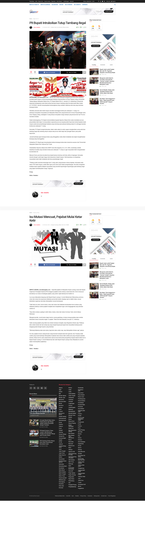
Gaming (61, 432)
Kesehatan (61, 468)
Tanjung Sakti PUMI (81, 471)
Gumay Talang (62, 434)
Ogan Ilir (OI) (71, 451)
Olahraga (70, 463)
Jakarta (61, 444)
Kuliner (70, 387)
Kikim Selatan (62, 472)
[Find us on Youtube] (102, 1)
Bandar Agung (62, 395)
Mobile (70, 417)
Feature (61, 426)
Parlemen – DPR (81, 390)
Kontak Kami (104, 495)
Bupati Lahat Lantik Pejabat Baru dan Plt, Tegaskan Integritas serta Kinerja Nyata (107, 71)
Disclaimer (90, 495)
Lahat (36, 1)
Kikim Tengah (62, 474)
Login (109, 1)
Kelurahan (61, 464)
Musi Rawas (59, 1)
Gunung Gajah (62, 438)
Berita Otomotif (34, 4)
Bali (60, 393)
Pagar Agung (71, 473)
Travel (79, 482)
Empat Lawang (47, 1)
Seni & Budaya (81, 441)
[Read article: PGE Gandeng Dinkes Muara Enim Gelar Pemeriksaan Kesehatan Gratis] (34, 443)
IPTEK (60, 442)
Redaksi (77, 495)
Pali (69, 482)
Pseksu (80, 426)
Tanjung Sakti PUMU (81, 474)
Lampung (70, 399)
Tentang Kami (97, 495)
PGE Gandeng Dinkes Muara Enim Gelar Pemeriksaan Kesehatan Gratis (47, 442)
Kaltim (60, 457)
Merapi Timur (71, 415)
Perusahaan (81, 408)
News (69, 447)
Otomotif (70, 471)
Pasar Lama (81, 396)
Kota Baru (61, 483)
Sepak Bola (81, 443)
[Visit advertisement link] (88, 11)
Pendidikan (81, 402)
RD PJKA (80, 432)
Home (30, 18)
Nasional (72, 1)
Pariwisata (80, 387)
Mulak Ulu (70, 428)
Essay (60, 422)
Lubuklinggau (66, 1)
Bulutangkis (68, 4)
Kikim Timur (62, 476)
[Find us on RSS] (104, 1)
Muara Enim (40, 1)
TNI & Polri (81, 480)
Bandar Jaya (62, 397)
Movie (70, 419)
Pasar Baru (81, 392)
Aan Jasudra (37, 27)
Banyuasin (61, 399)
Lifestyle (70, 401)
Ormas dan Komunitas (71, 468)
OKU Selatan (71, 460)
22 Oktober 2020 (46, 27)
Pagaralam (53, 1)
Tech (79, 478)
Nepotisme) (71, 445)
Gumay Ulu (61, 436)
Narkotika (70, 441)
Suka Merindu (81, 451)
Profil (79, 424)
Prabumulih (81, 422)
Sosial (79, 445)
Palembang (31, 1)
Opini (69, 465)
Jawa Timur (62, 453)
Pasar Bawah (81, 394)
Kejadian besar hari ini (62, 461)
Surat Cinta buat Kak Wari (81, 459)
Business (61, 405)
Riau (79, 435)
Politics (80, 413)
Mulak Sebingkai (70, 425)
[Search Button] (115, 5)
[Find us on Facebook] (98, 1)
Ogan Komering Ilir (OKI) (72, 454)
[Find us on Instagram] (38, 388)
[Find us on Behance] (41, 388)
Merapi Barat (71, 411)
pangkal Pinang (72, 484)
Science (80, 439)
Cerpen (61, 407)
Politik (67, 224)
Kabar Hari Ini (36, 18)
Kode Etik (68, 495)
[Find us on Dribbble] (45, 388)
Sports (79, 447)
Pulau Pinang (81, 430)
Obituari (70, 449)
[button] (31, 86)
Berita (60, 403)
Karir (73, 495)
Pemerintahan (81, 400)
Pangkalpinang (72, 486)
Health (60, 440)
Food (60, 428)
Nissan (61, 4)
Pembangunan (81, 398)
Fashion (61, 424)
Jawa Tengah (62, 451)
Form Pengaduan (112, 495)
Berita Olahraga (45, 4)
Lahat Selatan (71, 393)
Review (79, 433)
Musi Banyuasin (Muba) (72, 431)
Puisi (79, 428)
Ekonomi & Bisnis (61, 414)
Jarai (60, 449)
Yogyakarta (81, 488)
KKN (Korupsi (62, 479)
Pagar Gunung (72, 474)
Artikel (60, 391)
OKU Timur (71, 461)
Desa (60, 409)
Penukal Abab (81, 404)
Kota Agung (62, 481)
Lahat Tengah (71, 395)
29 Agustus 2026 (35, 415)
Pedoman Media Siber (60, 495)
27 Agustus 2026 (44, 426)
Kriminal (60, 27)
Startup (80, 449)
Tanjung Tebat (81, 476)
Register (114, 1)
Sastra (79, 437)
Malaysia (70, 409)
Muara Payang (72, 423)
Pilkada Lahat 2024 (81, 411)
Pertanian (80, 406)
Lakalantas (71, 397)
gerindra (84, 4)
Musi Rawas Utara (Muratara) (71, 436)
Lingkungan (71, 403)
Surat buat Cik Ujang (81, 456)
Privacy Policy (83, 495)
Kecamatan (62, 459)
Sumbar (80, 453)
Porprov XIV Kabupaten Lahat (81, 419)
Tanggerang (81, 468)
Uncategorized (82, 484)
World (79, 486)
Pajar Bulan (71, 478)
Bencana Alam (62, 401)
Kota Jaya (61, 485)
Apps (60, 389)
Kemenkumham (63, 466)
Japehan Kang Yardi (62, 446)
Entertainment (62, 418)
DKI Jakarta (77, 4)
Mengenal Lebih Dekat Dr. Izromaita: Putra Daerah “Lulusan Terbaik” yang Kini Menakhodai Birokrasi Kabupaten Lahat (107, 81)
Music (70, 439)
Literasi (70, 405)
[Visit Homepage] (33, 11)
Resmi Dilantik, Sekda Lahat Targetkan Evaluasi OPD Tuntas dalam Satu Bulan (107, 91)
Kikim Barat (62, 470)
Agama (60, 387)
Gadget (61, 430)
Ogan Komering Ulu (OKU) (72, 457)
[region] (57, 86)
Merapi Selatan (72, 413)
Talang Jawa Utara (81, 465)
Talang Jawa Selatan (81, 462)
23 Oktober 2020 (46, 224)
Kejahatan (55, 4)
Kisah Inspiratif (62, 478)
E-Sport (61, 411)
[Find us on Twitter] (100, 1)
